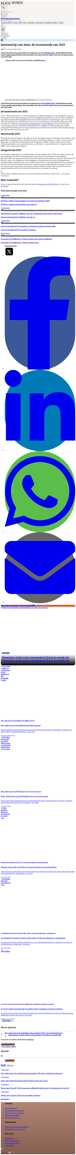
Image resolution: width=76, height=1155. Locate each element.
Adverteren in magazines (15, 1129)
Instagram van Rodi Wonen (47, 184)
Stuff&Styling (49, 53)
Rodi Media (10, 1138)
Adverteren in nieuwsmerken (17, 1127)
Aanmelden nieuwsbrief (15, 1111)
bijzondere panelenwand (30, 124)
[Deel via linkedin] (40, 450)
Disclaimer (10, 1146)
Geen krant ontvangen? (15, 1113)
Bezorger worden (12, 1115)
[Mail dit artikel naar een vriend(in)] (40, 602)
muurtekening (48, 124)
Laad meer (9, 1060)
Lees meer (5, 1099)
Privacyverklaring (13, 1118)
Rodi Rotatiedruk (12, 1141)
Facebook (4, 186)
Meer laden (7, 1021)
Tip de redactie (11, 1108)
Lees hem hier (7, 1044)
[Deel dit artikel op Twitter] (9, 255)
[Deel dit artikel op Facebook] (40, 369)
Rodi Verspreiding (13, 1143)
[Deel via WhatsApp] (40, 531)
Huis (2, 49)
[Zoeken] (20, 21)
